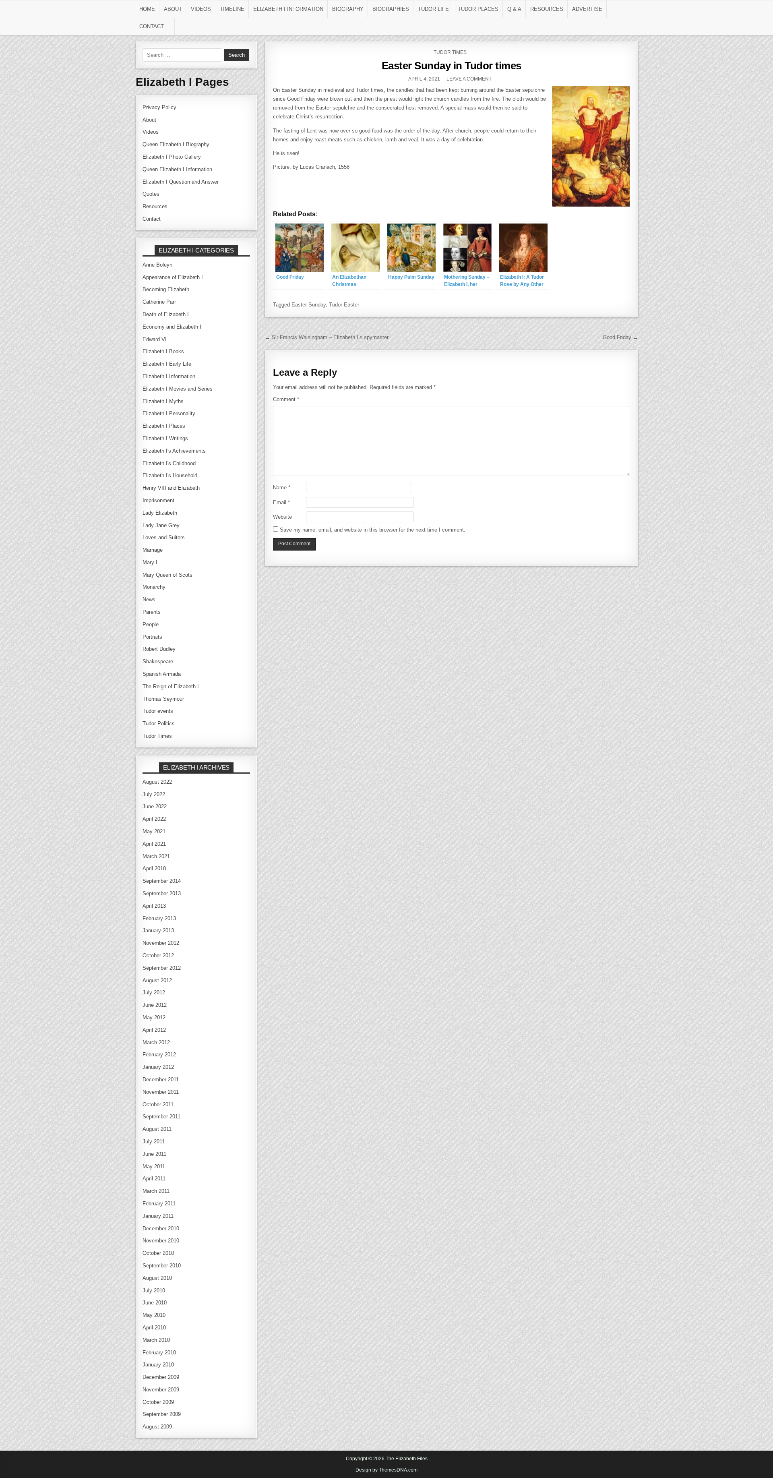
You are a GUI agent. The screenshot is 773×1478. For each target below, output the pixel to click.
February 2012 (159, 1055)
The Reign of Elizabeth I (171, 686)
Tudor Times (450, 52)
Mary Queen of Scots (167, 575)
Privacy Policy (159, 107)
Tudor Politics (159, 723)
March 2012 (156, 1042)
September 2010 (162, 1266)
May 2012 (154, 1017)
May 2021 (154, 831)
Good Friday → (620, 337)
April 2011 (154, 1179)
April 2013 (154, 906)
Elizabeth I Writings (165, 438)
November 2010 (161, 1241)
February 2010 (159, 1353)
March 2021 (156, 856)
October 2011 (158, 1104)
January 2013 (158, 930)
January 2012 (158, 1067)
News (149, 599)
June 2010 (155, 1303)
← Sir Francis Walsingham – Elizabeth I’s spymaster (327, 337)
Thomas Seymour (163, 699)
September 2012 (162, 968)
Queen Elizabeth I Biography (176, 144)
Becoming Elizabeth (166, 289)
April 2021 (154, 844)
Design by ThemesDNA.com (386, 1470)
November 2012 (161, 943)
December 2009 (161, 1377)
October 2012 (158, 955)
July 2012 (154, 992)
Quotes (151, 194)
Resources (546, 9)
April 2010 (154, 1328)
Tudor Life (433, 9)
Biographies (390, 9)
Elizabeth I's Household (170, 475)
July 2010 (154, 1291)
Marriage (153, 550)
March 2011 (156, 1191)
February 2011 (159, 1204)
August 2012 (157, 980)
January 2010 (158, 1365)
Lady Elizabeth (160, 513)
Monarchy (154, 587)
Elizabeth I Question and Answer (181, 182)
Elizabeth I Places (164, 426)
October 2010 (158, 1253)
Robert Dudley (159, 649)
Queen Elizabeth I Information (177, 169)
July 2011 (154, 1142)
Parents (152, 612)
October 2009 (158, 1402)
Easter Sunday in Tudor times (451, 66)
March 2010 (156, 1340)
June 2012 (155, 1005)
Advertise (587, 9)
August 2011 (157, 1129)
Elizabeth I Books (163, 351)
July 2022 (154, 794)
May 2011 (154, 1166)
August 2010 (157, 1278)
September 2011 (161, 1117)
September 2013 (162, 893)
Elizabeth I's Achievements (174, 451)
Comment (286, 399)
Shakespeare (158, 661)
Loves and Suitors (164, 537)
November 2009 (161, 1390)
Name (281, 487)
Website (282, 517)
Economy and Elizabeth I (172, 327)
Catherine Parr (159, 302)
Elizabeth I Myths (163, 401)
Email (281, 502)
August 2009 (157, 1427)
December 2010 (161, 1228)
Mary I (150, 562)
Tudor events (158, 711)
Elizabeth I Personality (169, 413)
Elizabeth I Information (288, 9)
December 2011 (161, 1079)
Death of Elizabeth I (166, 314)
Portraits (152, 637)
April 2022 (154, 819)
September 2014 (162, 881)
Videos (201, 9)
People (151, 624)
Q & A (514, 9)
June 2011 (154, 1154)
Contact (151, 26)
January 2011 (158, 1216)
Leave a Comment (469, 79)
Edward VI (155, 339)
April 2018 (154, 868)
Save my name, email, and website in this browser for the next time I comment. (372, 530)
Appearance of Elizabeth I (173, 277)
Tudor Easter (344, 305)
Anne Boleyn (157, 265)
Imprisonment (158, 500)
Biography (348, 9)
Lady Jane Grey (161, 525)
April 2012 (154, 1030)
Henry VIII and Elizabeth (171, 488)
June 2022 (155, 806)
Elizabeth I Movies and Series (178, 389)
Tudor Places (478, 9)
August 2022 (157, 782)
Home (147, 9)
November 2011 (161, 1092)
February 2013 (159, 918)
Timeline (232, 9)
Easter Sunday (308, 305)
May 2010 (154, 1315)
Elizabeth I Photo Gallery (172, 157)
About (173, 9)
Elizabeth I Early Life (167, 364)
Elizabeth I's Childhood (169, 463)
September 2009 (162, 1414)
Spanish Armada (162, 674)
